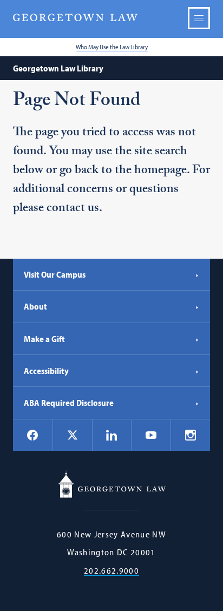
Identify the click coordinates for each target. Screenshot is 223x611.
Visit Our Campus (55, 274)
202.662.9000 (111, 571)
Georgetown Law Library (58, 68)
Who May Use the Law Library (112, 47)
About (35, 306)
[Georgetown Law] (75, 18)
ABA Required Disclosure (69, 403)
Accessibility (46, 371)
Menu (199, 18)
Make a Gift (44, 339)
